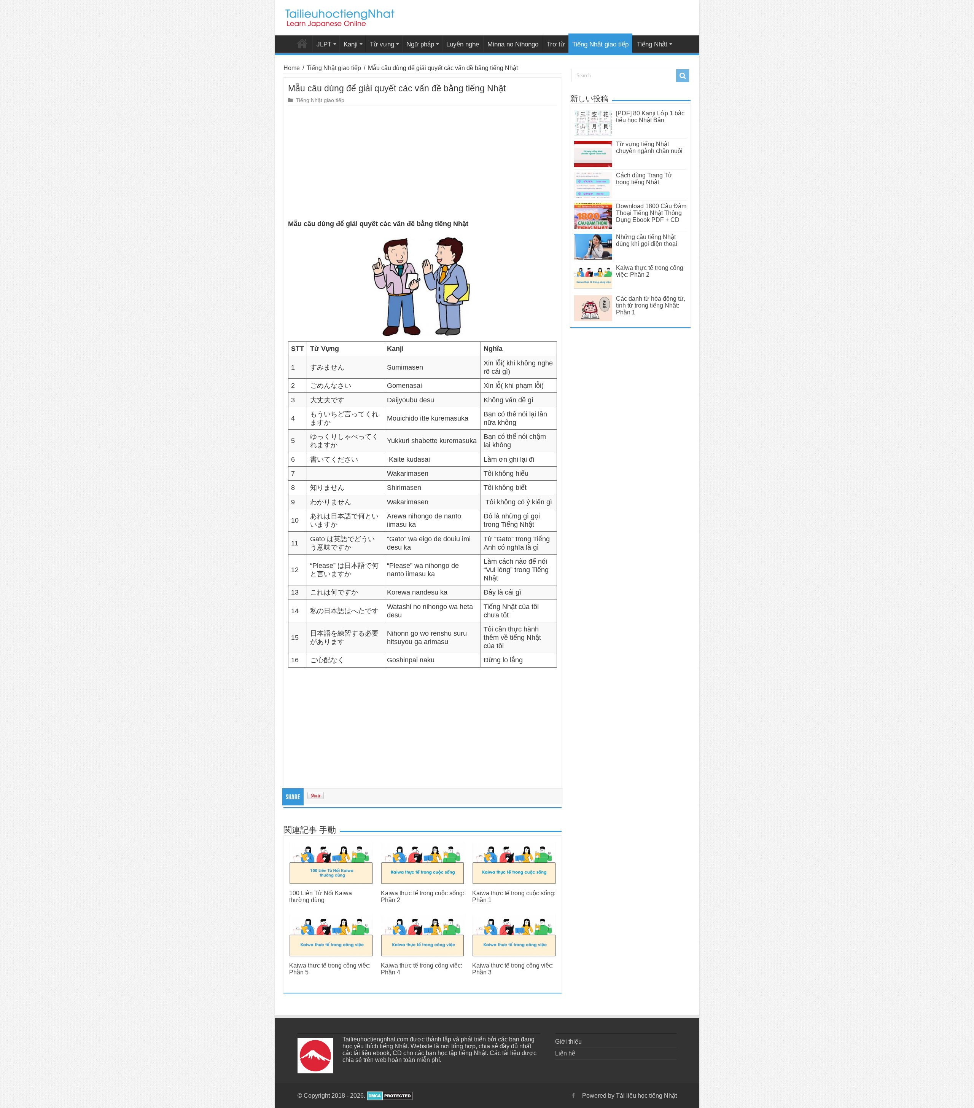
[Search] (682, 75)
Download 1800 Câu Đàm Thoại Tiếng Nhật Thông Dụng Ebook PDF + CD (651, 213)
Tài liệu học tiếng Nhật (302, 43)
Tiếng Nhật (652, 44)
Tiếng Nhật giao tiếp (600, 44)
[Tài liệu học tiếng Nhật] (340, 17)
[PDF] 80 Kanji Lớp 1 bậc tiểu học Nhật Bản (650, 116)
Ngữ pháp (420, 44)
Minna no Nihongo (512, 44)
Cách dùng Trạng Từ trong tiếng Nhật (644, 178)
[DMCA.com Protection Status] (389, 1095)
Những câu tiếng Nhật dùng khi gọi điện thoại (646, 240)
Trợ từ (556, 44)
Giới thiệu (568, 1041)
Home (291, 68)
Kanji (351, 44)
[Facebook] (573, 1095)
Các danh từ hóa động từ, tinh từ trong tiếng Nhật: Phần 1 (650, 305)
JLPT (324, 44)
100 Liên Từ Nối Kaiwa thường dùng (320, 896)
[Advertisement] (422, 162)
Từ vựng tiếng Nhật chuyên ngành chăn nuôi (649, 147)
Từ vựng (382, 44)
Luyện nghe (462, 44)
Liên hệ (565, 1053)
